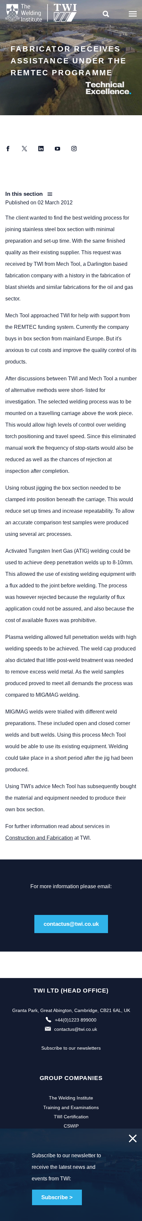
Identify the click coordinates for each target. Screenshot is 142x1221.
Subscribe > (57, 1197)
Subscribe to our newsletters (71, 1048)
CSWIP (71, 1126)
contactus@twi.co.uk (71, 924)
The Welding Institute (71, 1097)
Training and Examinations (71, 1107)
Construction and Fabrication (39, 838)
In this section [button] (24, 194)
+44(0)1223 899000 (75, 1020)
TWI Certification (71, 1116)
